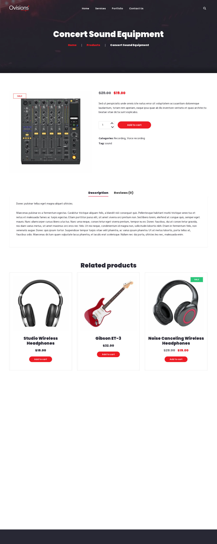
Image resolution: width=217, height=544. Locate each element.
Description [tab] (98, 193)
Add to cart (134, 125)
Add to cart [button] (40, 359)
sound (108, 143)
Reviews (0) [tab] (123, 193)
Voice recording (136, 138)
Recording (119, 138)
